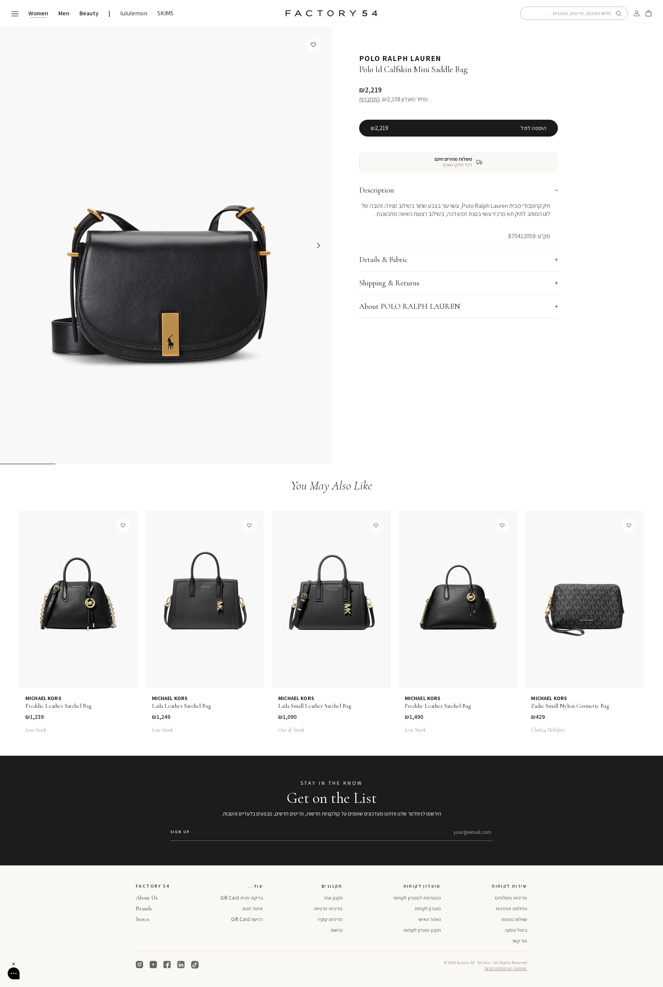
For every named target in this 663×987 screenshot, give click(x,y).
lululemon (133, 13)
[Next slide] (318, 245)
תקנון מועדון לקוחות (422, 930)
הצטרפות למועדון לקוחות (417, 898)
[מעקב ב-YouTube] (153, 965)
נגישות (336, 930)
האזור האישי (429, 919)
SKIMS (165, 13)
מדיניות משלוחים (511, 898)
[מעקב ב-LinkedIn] (181, 965)
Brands (144, 908)
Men (63, 13)
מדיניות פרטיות (328, 908)
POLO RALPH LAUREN (400, 58)
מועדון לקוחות (427, 908)
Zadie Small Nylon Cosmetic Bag (570, 705)
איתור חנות (252, 908)
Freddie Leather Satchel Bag (58, 705)
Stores (143, 919)
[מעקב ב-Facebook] (167, 965)
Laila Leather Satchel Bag (181, 705)
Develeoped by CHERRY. (506, 968)
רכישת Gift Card (247, 919)
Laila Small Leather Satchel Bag (314, 705)
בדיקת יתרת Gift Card (241, 898)
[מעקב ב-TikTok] (195, 965)
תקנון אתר (333, 898)
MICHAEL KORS (43, 698)
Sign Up (180, 831)
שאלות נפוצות (514, 919)
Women (38, 13)
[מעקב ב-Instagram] (139, 965)
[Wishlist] (313, 45)
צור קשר (519, 941)
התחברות (369, 99)
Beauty (89, 13)
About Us (147, 897)
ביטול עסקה (516, 930)
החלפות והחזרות (511, 908)
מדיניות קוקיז (330, 919)
